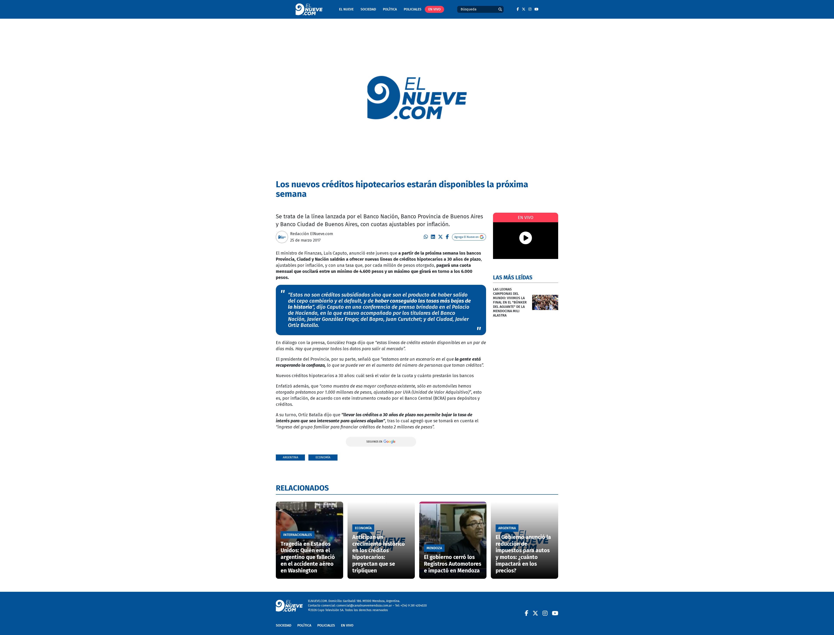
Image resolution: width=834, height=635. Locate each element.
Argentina (290, 457)
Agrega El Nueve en (466, 237)
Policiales (412, 9)
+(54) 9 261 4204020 (413, 605)
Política (390, 9)
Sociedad (368, 9)
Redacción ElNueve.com (311, 233)
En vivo (434, 9)
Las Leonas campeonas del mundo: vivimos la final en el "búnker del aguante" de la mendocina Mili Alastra (510, 302)
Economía (323, 457)
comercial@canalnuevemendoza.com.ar (364, 605)
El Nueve (346, 9)
